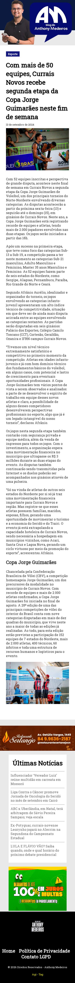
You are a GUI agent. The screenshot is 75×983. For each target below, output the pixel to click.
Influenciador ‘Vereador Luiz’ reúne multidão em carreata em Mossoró (36, 779)
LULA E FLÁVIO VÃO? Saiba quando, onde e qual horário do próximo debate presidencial (35, 850)
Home (8, 951)
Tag (41, 974)
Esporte (13, 54)
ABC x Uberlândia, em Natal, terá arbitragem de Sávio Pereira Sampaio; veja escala (37, 812)
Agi (34, 974)
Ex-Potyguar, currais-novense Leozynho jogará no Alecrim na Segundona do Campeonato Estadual (35, 831)
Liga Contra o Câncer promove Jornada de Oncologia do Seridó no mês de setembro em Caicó (36, 796)
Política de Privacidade (44, 951)
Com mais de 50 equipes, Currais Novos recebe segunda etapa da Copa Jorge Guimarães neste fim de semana (37, 91)
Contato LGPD (36, 957)
